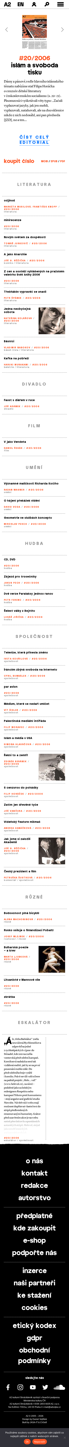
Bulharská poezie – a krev (16, 949)
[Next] (60, 30)
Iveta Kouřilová (16, 659)
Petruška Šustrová (18, 877)
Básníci (9, 341)
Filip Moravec (14, 727)
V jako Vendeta (15, 442)
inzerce (34, 1271)
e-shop (34, 1240)
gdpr (34, 1338)
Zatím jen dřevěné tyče (21, 805)
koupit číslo (19, 161)
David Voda (12, 507)
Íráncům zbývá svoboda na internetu (30, 669)
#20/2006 (34, 58)
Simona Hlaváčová (17, 744)
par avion (11, 687)
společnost (11, 661)
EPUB (54, 161)
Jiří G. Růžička (15, 260)
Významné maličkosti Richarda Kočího (31, 483)
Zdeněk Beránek (15, 761)
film (6, 450)
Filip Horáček (14, 794)
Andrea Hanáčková (17, 828)
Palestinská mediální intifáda (25, 721)
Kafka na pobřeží (16, 358)
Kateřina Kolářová (18, 318)
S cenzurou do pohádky (21, 787)
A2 (7, 4)
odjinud (9, 200)
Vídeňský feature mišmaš (22, 822)
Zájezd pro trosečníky (20, 576)
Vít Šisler (11, 710)
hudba (8, 568)
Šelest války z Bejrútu (19, 611)
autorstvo (34, 1198)
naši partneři (34, 1283)
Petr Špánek (13, 298)
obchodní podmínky (34, 1355)
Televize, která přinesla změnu (26, 652)
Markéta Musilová (17, 207)
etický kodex (34, 1326)
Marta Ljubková (16, 957)
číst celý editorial (34, 140)
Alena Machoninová (18, 919)
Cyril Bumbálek (15, 676)
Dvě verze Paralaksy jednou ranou (28, 594)
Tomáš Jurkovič (16, 243)
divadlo (9, 409)
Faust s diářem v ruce (19, 400)
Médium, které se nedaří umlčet (26, 704)
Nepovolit (39, 1441)
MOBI (44, 161)
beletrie (9, 367)
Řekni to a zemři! (16, 755)
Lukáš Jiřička (14, 617)
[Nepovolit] (64, 1437)
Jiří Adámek (12, 406)
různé (7, 922)
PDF (62, 161)
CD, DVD (9, 559)
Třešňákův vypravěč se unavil (25, 292)
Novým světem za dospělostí (25, 237)
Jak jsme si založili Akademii (17, 840)
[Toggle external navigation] (60, 4)
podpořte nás (34, 1253)
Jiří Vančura (13, 811)
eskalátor (10, 1140)
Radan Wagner (14, 490)
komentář (10, 880)
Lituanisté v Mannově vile (22, 980)
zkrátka (9, 997)
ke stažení (34, 1295)
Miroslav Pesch (15, 524)
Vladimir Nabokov (17, 347)
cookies (34, 1308)
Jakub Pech (12, 583)
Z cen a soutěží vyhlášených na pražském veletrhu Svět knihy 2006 (34, 273)
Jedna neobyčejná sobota (17, 310)
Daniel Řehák (13, 448)
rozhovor (10, 939)
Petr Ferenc (13, 600)
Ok (27, 1441)
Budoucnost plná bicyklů (21, 913)
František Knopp (45, 207)
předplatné (34, 1216)
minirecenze (12, 220)
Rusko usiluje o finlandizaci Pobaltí (29, 930)
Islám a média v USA (18, 738)
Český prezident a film (20, 871)
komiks (8, 263)
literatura (10, 212)
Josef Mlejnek (14, 936)
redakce (34, 1186)
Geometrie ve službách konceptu (28, 518)
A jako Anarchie (15, 254)
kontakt (35, 1173)
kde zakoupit (34, 1228)
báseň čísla (11, 350)
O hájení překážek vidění (22, 500)
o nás (34, 1161)
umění (8, 492)
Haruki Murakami (16, 364)
